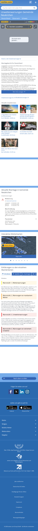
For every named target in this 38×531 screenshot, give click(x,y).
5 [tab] (22, 260)
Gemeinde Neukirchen (11, 201)
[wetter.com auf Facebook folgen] (10, 392)
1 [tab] (11, 260)
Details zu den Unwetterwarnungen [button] (10, 59)
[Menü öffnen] (35, 2)
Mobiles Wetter (7, 428)
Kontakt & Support (19, 497)
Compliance (19, 507)
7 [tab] (27, 260)
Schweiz (24, 18)
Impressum (19, 502)
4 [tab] (19, 260)
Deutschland (5, 18)
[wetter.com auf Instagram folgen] (27, 392)
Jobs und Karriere (19, 481)
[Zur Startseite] (7, 2)
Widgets (4, 424)
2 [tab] (13, 260)
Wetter (4, 420)
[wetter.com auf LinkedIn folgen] (21, 392)
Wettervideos (6, 431)
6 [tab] (24, 260)
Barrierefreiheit (19, 512)
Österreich (16, 18)
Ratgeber (4, 435)
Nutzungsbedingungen (19, 517)
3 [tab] (16, 260)
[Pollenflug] (30, 2)
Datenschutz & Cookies (19, 486)
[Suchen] (34, 8)
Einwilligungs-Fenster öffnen (19, 492)
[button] (19, 92)
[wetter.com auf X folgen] (16, 392)
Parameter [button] (9, 219)
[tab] (6, 274)
